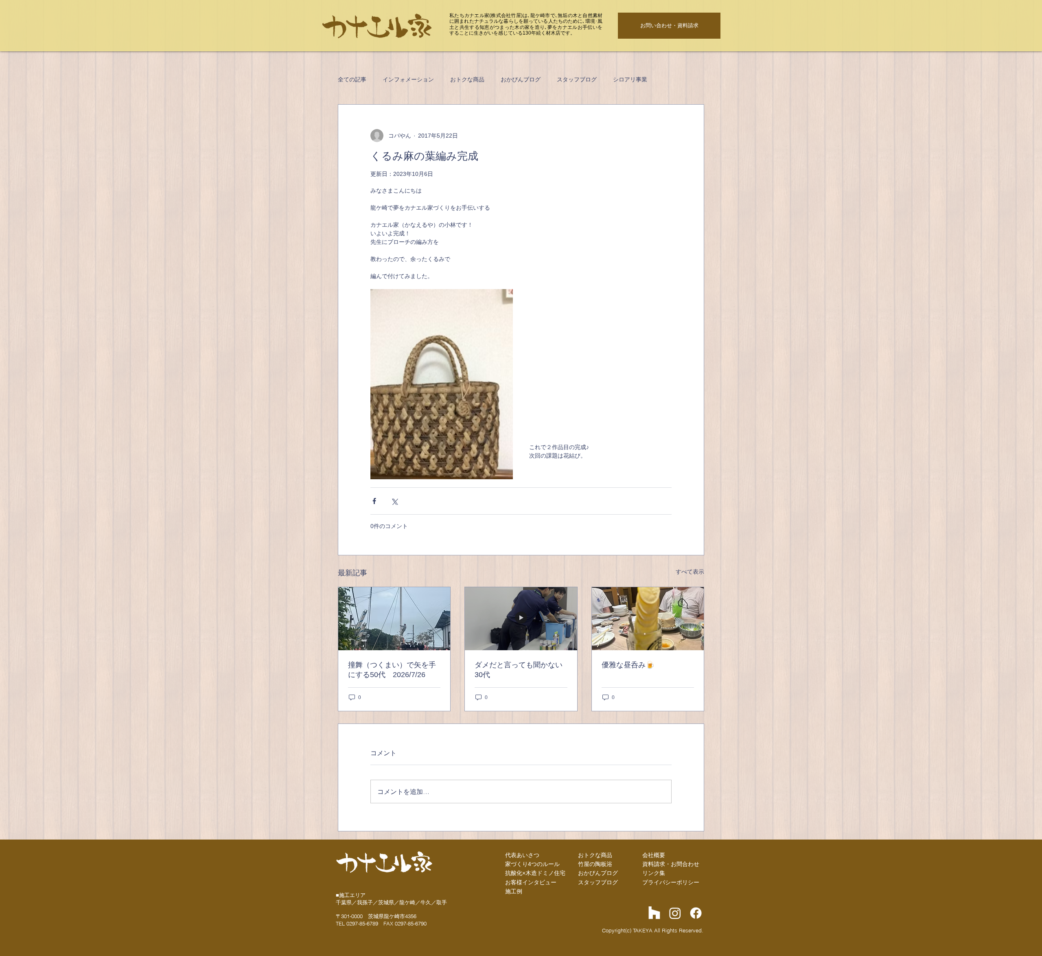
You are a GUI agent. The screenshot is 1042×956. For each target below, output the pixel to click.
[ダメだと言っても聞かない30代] (521, 618)
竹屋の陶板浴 (595, 864)
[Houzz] (654, 913)
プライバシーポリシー (670, 882)
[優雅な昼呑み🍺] (648, 618)
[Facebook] (695, 913)
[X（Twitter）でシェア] (394, 501)
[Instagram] (675, 913)
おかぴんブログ (521, 79)
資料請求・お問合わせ (670, 864)
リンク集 (653, 873)
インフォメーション (408, 79)
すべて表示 (690, 571)
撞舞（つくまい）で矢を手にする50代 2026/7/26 (392, 670)
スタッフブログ (577, 79)
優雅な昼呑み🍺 (628, 665)
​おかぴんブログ (598, 873)
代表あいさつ (522, 855)
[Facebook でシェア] (374, 501)
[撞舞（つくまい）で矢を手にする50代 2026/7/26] (394, 618)
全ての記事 (352, 79)
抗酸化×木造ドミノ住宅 (535, 873)
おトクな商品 (467, 79)
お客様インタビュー (530, 882)
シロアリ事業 (630, 79)
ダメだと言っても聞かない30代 (519, 670)
